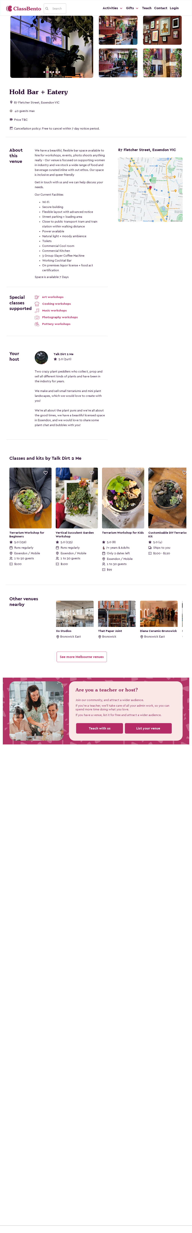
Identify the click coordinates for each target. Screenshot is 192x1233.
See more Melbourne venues (82, 657)
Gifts (130, 8)
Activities (111, 8)
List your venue (148, 728)
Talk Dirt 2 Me (64, 354)
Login (174, 8)
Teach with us (99, 728)
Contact (160, 8)
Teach (147, 8)
